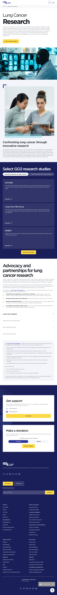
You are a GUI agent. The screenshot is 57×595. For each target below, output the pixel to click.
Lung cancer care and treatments (37, 525)
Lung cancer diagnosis (34, 512)
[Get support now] (52, 590)
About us (5, 504)
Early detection (6, 519)
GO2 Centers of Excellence (17, 290)
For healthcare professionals (36, 567)
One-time (18, 441)
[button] (53, 2)
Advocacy (31, 557)
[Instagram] (7, 474)
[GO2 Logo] (7, 2)
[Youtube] (10, 474)
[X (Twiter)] (16, 474)
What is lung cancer (34, 504)
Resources (5, 557)
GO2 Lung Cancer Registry (13, 343)
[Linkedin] (13, 474)
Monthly (39, 441)
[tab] (15, 174)
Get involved (32, 539)
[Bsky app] (19, 474)
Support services (7, 539)
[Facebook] (4, 474)
